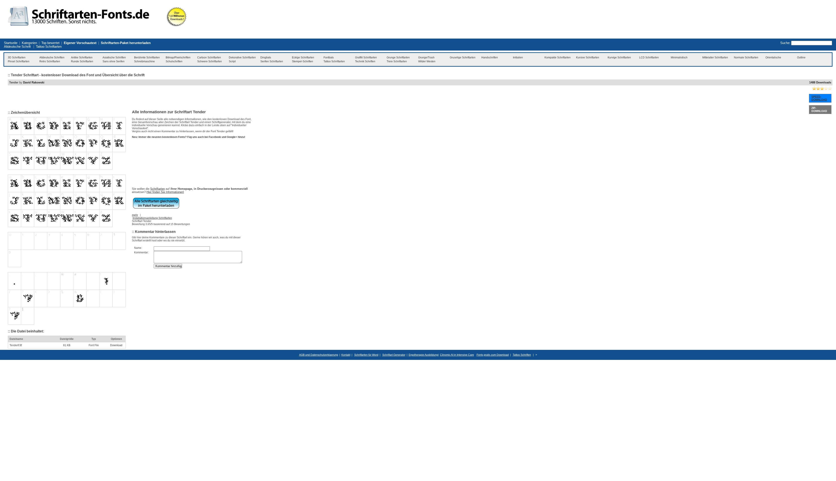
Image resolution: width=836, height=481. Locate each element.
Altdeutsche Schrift (17, 46)
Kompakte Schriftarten (557, 57)
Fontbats (329, 57)
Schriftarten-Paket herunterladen (126, 43)
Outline (801, 57)
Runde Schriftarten (82, 61)
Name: (138, 247)
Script (232, 61)
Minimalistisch (679, 57)
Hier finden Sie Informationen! (165, 192)
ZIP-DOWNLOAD (819, 110)
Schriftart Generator (393, 354)
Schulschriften (174, 61)
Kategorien (29, 43)
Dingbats (265, 57)
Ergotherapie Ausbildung (423, 354)
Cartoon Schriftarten (209, 57)
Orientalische (773, 57)
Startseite (10, 43)
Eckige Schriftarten (303, 57)
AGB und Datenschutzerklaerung (318, 354)
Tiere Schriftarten (397, 61)
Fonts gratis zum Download (493, 354)
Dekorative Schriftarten (242, 57)
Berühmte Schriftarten (147, 57)
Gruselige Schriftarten (462, 57)
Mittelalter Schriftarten (715, 57)
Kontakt (345, 354)
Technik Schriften (365, 61)
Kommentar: (141, 252)
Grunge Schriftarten (398, 57)
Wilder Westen (426, 61)
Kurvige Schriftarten (619, 57)
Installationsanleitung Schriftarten (152, 218)
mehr (135, 215)
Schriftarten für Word (366, 354)
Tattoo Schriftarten (49, 46)
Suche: (785, 43)
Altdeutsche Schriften (51, 57)
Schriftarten (157, 188)
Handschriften (489, 57)
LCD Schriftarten (649, 57)
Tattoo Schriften (522, 354)
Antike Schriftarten (82, 57)
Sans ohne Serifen (114, 61)
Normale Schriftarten (746, 57)
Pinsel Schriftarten (18, 61)
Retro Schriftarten (49, 61)
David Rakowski (33, 82)
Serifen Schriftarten (271, 61)
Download (116, 345)
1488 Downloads (820, 82)
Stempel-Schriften (302, 61)
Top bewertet (50, 43)
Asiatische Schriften (114, 57)
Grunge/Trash (426, 57)
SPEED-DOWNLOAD (819, 98)
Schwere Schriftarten (209, 61)
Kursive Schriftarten (587, 57)
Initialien (518, 57)
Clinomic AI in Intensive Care (457, 354)
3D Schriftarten (16, 57)
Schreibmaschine (144, 61)
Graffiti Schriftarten (366, 57)
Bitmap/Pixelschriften (178, 57)
